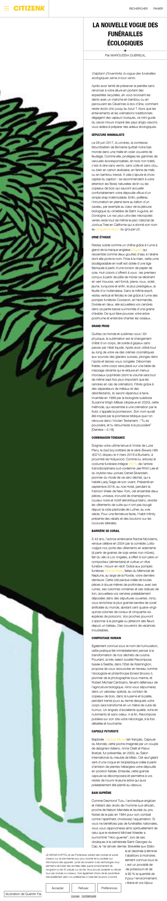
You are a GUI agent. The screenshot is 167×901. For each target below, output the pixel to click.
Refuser (83, 888)
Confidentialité (89, 896)
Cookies (75, 896)
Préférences (109, 888)
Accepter (58, 888)
